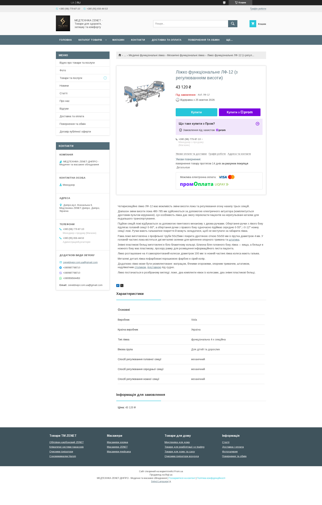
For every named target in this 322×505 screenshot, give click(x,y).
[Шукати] (232, 23)
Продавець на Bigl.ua (161, 474)
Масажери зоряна (117, 442)
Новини (64, 85)
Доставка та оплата (166, 39)
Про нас (65, 100)
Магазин (118, 39)
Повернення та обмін (204, 39)
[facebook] (117, 286)
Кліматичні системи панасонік (66, 446)
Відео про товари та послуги (77, 62)
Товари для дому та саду (180, 451)
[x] (121, 286)
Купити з (233, 112)
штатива (234, 239)
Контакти (138, 39)
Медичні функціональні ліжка (147, 55)
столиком (140, 267)
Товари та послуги (71, 78)
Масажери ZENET (117, 446)
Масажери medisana (119, 451)
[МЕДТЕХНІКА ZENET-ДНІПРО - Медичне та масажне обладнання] (63, 30)
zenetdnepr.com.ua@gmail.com (80, 262)
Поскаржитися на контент (182, 478)
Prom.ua (178, 471)
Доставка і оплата (233, 446)
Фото (63, 70)
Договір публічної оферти (75, 131)
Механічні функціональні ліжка (185, 55)
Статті (63, 93)
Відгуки (64, 108)
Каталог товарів (90, 39)
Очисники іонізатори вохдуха (182, 456)
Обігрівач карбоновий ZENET (66, 442)
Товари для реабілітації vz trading (184, 446)
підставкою (154, 267)
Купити (196, 112)
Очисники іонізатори (61, 451)
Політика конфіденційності (211, 478)
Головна (65, 39)
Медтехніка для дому (177, 442)
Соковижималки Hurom (62, 456)
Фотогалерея (230, 451)
